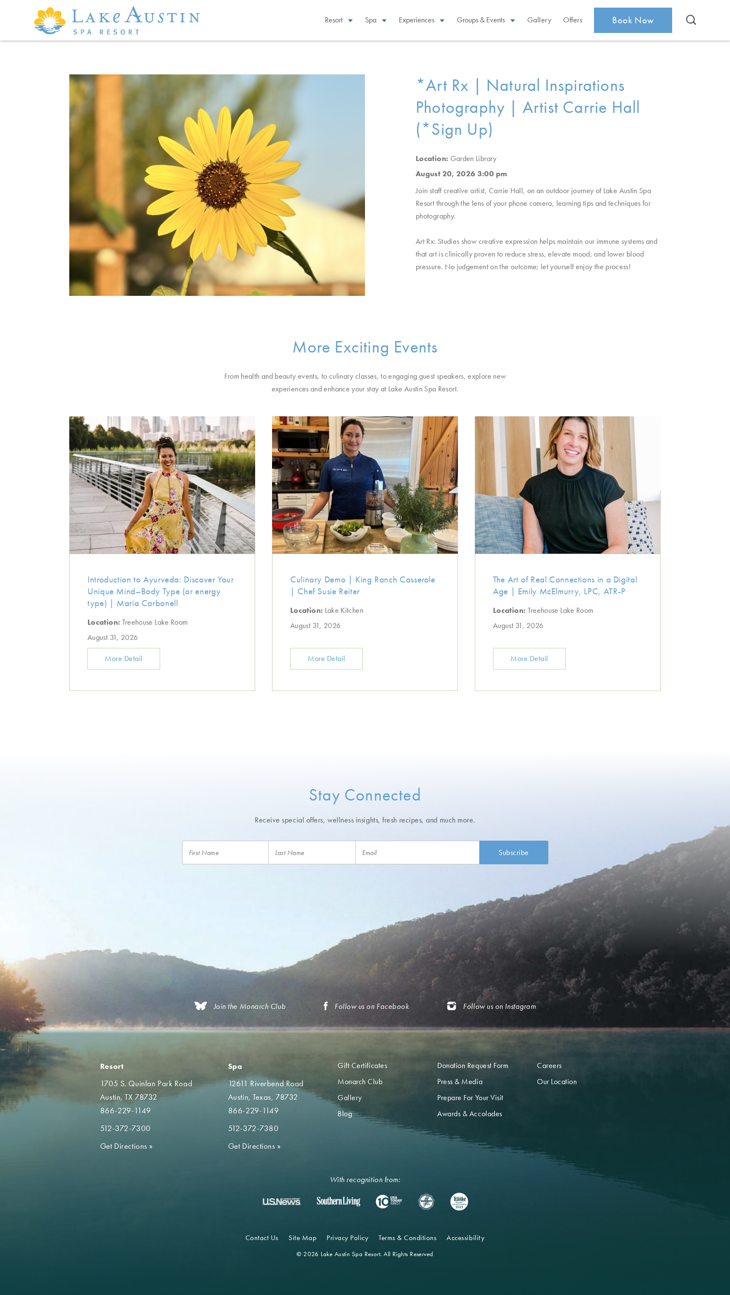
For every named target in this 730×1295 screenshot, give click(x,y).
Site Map (302, 1237)
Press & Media (459, 1081)
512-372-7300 (125, 1128)
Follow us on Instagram (499, 1006)
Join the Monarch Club (250, 1006)
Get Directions (126, 1146)
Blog (345, 1113)
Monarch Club (360, 1081)
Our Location (557, 1081)
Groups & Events (482, 20)
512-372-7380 (253, 1128)
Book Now (633, 20)
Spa (371, 20)
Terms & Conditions (407, 1237)
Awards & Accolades (469, 1113)
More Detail (124, 658)
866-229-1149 (125, 1110)
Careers (549, 1065)
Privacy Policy (347, 1237)
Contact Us (261, 1237)
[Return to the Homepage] (118, 20)
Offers (572, 20)
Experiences (417, 20)
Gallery (539, 20)
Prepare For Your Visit (470, 1097)
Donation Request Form (472, 1065)
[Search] (691, 20)
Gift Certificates (362, 1065)
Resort (334, 20)
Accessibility (466, 1237)
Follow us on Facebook (372, 1006)
